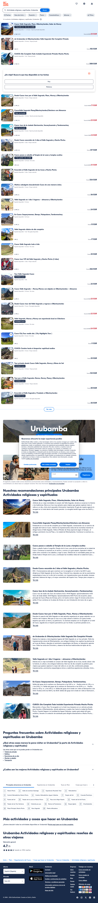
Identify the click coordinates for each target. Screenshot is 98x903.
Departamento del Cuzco (22, 860)
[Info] (40, 19)
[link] (49, 29)
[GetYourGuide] (5, 4)
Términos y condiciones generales (55, 882)
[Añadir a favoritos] (11, 25)
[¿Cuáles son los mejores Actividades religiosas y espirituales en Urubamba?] (93, 769)
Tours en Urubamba (62, 860)
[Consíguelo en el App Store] (36, 878)
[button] (49, 29)
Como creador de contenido (84, 876)
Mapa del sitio (49, 890)
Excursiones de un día (12, 756)
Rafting (7, 754)
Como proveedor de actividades (84, 871)
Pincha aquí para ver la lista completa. (61, 824)
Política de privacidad (51, 876)
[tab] (18, 785)
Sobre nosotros (72, 871)
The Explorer (72, 891)
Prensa (72, 881)
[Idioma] (84, 3)
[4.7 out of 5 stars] (9, 850)
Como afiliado (83, 880)
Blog (71, 878)
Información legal (50, 873)
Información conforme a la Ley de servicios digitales (55, 886)
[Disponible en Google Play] (36, 871)
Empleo (72, 875)
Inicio (5, 860)
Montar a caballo (10, 758)
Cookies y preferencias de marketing (55, 879)
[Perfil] (92, 4)
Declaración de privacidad (56, 483)
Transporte (8, 760)
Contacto (47, 870)
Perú (10, 860)
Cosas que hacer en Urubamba (43, 860)
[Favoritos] (77, 4)
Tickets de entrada (11, 752)
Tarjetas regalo (72, 885)
